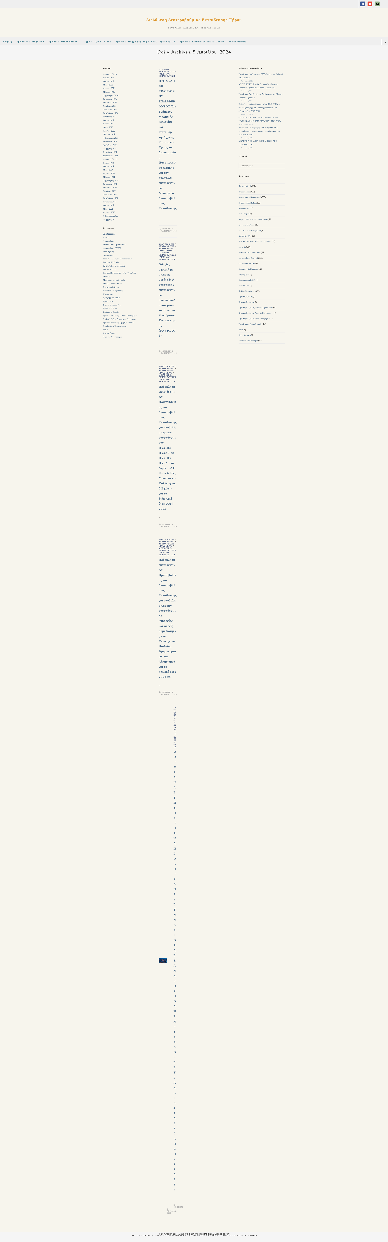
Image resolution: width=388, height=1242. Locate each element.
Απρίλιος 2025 (109, 131)
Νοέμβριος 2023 (109, 191)
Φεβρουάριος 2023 (110, 216)
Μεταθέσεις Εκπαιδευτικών (167, 70)
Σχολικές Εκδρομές (111, 312)
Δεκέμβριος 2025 (110, 102)
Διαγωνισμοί (108, 255)
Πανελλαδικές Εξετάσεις (112, 290)
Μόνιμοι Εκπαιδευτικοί (167, 75)
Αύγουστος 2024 (110, 159)
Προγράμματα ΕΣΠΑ (111, 297)
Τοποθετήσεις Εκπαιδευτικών (115, 326)
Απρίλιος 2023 (109, 212)
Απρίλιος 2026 (109, 88)
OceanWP (252, 1236)
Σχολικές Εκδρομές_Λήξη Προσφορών (118, 322)
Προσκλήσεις (108, 301)
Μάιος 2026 (108, 84)
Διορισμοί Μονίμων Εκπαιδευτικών (117, 258)
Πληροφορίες (108, 294)
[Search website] (385, 41)
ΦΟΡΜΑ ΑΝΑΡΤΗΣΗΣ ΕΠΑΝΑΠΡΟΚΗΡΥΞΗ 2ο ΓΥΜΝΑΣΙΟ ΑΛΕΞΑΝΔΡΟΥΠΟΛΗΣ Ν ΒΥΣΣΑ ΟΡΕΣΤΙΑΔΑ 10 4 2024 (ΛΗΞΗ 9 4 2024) (175, 971)
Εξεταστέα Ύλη (109, 269)
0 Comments (167, 229)
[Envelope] (370, 4)
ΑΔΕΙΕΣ (106, 237)
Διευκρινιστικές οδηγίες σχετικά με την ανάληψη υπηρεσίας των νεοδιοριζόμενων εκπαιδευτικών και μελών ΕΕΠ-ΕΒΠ (259, 131)
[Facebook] (362, 4)
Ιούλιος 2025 (108, 120)
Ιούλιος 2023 (108, 205)
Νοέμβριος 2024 (109, 148)
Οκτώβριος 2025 (110, 109)
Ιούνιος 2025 (108, 123)
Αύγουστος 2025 (110, 116)
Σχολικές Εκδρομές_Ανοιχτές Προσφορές (175, 727)
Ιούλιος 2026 (108, 77)
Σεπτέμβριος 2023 (110, 198)
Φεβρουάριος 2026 (110, 95)
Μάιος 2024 (108, 170)
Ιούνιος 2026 (108, 81)
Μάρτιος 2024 (109, 177)
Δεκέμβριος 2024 (110, 145)
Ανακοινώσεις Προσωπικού (166, 249)
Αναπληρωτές (108, 251)
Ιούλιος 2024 (108, 163)
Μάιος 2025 (108, 127)
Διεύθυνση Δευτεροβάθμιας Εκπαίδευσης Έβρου (194, 19)
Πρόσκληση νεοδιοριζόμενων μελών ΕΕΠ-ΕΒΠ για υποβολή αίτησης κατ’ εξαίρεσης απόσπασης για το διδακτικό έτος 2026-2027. (259, 107)
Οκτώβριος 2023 (110, 194)
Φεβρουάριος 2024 (110, 180)
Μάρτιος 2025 (109, 134)
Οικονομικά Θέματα (111, 287)
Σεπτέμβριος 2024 (110, 155)
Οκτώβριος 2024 (110, 152)
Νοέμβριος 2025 (109, 106)
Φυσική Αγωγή (109, 333)
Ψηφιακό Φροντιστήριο (112, 337)
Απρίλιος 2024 (109, 173)
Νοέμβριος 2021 (109, 219)
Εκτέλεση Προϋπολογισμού (114, 266)
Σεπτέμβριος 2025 (110, 113)
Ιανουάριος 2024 (110, 184)
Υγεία (105, 329)
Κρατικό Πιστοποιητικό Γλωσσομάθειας (119, 273)
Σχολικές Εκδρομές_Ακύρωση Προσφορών (120, 315)
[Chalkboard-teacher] (377, 4)
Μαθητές (106, 276)
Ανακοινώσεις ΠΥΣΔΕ (112, 248)
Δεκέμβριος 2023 (110, 187)
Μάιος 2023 (108, 209)
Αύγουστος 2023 (110, 201)
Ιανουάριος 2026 (110, 99)
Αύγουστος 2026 (110, 74)
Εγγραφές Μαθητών (111, 262)
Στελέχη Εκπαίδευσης (111, 305)
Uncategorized (166, 244)
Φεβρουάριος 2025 (110, 138)
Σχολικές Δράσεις (110, 308)
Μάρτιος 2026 (109, 92)
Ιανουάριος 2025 (110, 141)
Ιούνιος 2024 (108, 166)
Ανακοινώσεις (166, 246)
